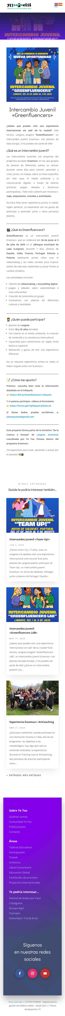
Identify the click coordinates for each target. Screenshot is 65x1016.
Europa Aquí (16, 908)
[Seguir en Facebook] (20, 973)
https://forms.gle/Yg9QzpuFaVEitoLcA (30, 405)
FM (39, 1009)
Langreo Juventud (47, 434)
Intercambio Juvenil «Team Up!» (29, 539)
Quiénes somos (18, 816)
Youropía (14, 913)
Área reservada (15, 1001)
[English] (56, 4)
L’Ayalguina (15, 903)
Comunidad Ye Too (20, 821)
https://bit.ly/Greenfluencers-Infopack (31, 394)
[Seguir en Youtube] (45, 973)
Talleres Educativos (20, 847)
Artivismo (15, 862)
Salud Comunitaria (20, 867)
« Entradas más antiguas (23, 775)
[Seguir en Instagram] (32, 973)
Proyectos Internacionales (24, 882)
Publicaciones (17, 827)
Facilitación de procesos (23, 877)
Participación (17, 852)
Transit (13, 857)
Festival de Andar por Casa (25, 898)
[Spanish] (61, 4)
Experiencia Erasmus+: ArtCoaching (31, 722)
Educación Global (19, 872)
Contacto (14, 832)
